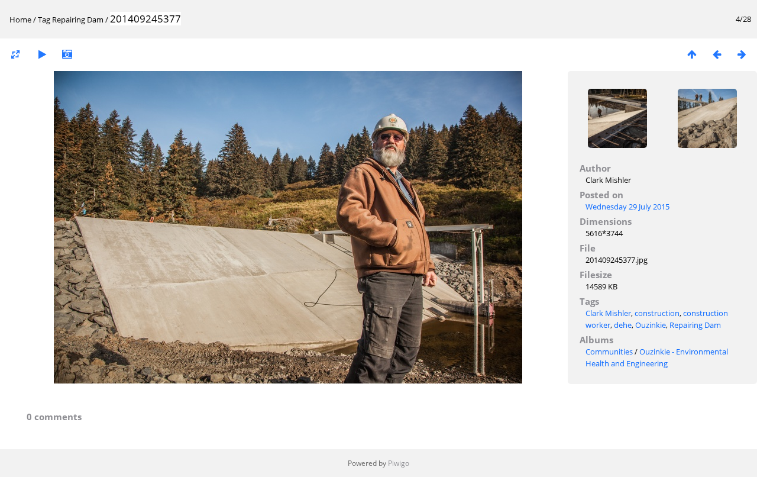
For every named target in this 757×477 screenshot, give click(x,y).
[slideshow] (42, 54)
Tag (44, 19)
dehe (623, 325)
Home (20, 19)
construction (657, 313)
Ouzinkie (650, 325)
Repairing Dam (77, 19)
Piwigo (398, 463)
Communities (609, 351)
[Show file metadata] (66, 54)
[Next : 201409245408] (741, 54)
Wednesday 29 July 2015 (627, 206)
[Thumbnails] (692, 54)
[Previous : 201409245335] (716, 54)
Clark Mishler (608, 313)
